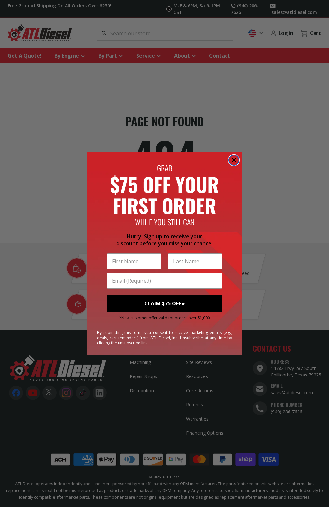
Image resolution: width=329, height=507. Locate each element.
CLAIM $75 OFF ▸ (164, 303)
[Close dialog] (234, 160)
